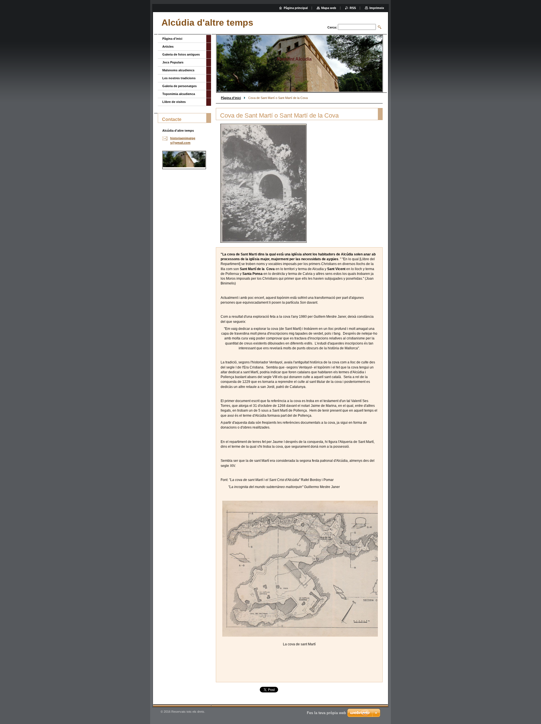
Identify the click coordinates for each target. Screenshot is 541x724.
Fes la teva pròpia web (326, 713)
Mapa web (328, 8)
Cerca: (332, 27)
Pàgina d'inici (231, 98)
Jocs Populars (172, 62)
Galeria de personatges (179, 86)
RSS (353, 8)
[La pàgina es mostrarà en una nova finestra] (263, 183)
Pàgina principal (296, 8)
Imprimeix (376, 8)
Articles (168, 46)
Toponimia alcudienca (178, 94)
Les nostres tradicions (179, 78)
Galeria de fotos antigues (181, 54)
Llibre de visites (174, 101)
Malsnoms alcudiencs (178, 70)
